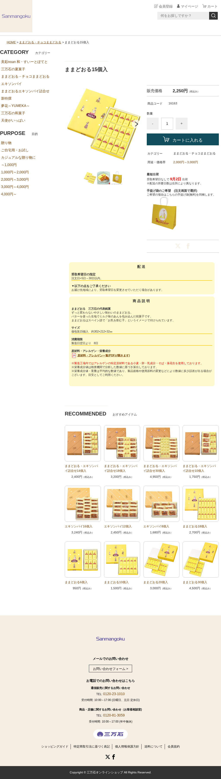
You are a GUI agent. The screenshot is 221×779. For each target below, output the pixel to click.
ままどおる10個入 (116, 582)
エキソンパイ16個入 (78, 526)
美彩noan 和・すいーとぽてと (24, 62)
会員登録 (166, 6)
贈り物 (6, 143)
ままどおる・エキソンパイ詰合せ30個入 (160, 468)
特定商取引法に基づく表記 (92, 746)
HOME (11, 42)
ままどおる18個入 (195, 526)
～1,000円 (9, 165)
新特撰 (6, 98)
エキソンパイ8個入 (156, 526)
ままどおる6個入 (76, 582)
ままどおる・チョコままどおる (40, 42)
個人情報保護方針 (127, 746)
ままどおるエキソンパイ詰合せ (25, 91)
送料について (153, 746)
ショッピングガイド (54, 746)
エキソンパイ (11, 84)
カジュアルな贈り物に (18, 157)
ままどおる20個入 (155, 582)
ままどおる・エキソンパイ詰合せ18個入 (120, 468)
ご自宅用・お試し (15, 150)
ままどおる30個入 (195, 582)
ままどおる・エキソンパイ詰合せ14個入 (81, 468)
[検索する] (213, 16)
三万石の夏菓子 (13, 69)
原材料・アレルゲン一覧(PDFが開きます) (103, 355)
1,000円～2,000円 (15, 172)
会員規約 (174, 746)
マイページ (189, 6)
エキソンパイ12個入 (118, 526)
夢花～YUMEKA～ (15, 106)
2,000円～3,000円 (185, 162)
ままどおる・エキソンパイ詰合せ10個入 (199, 468)
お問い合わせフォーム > (110, 669)
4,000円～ (9, 194)
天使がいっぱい (13, 120)
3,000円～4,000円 (15, 187)
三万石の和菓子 (13, 113)
